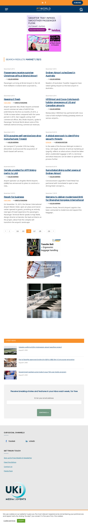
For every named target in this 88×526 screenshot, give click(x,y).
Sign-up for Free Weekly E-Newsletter (18, 458)
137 (34, 231)
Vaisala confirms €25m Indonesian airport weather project (40, 347)
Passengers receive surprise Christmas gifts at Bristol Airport (20, 74)
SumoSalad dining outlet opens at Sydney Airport (63, 171)
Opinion (48, 142)
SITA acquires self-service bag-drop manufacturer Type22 (22, 137)
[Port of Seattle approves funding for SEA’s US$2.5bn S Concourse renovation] (10, 362)
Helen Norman (13, 79)
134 (17, 231)
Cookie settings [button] (9, 521)
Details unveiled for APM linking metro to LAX (20, 171)
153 (49, 231)
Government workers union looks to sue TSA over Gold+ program (42, 372)
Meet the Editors (10, 462)
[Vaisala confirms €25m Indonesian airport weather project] (10, 350)
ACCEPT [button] (21, 521)
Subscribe (77, 2)
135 (23, 231)
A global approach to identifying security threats (62, 137)
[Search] (81, 9)
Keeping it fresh (12, 99)
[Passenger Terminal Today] (44, 9)
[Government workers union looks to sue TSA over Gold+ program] (10, 375)
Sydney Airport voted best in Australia (60, 74)
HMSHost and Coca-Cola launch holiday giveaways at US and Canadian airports (62, 102)
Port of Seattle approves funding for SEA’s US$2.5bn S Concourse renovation (46, 359)
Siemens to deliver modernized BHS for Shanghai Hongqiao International (65, 198)
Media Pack (8, 471)
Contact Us (8, 467)
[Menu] (6, 9)
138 (40, 231)
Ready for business (14, 197)
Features (7, 102)
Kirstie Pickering (21, 102)
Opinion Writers (61, 142)
